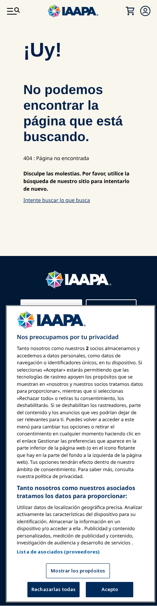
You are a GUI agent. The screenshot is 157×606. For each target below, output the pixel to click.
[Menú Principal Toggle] (13, 11)
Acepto (110, 589)
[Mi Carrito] (130, 11)
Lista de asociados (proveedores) (58, 551)
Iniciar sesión (56, 297)
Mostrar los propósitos (78, 570)
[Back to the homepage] (78, 268)
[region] (80, 453)
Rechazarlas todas (53, 589)
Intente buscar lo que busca (56, 200)
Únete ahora (111, 297)
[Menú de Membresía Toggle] (145, 11)
